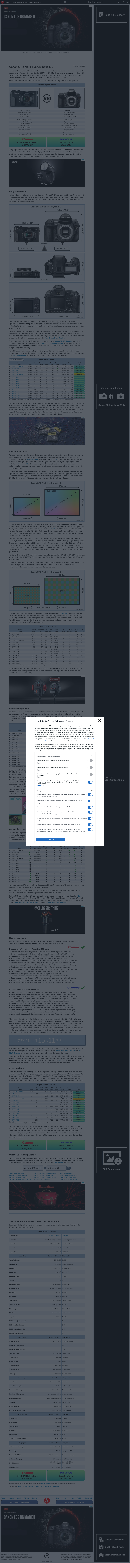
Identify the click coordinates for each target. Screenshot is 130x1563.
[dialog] (65, 781)
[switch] (90, 760)
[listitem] (65, 756)
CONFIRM (50, 839)
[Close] (100, 721)
